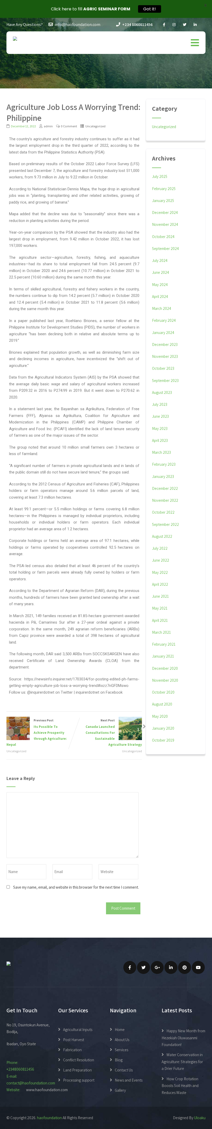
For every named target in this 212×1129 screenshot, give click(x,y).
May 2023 (160, 428)
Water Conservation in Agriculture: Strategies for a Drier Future (182, 1061)
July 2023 (159, 404)
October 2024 (163, 236)
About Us (122, 1039)
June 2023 (160, 416)
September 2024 (165, 248)
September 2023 (165, 380)
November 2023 (165, 356)
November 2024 (165, 224)
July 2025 (159, 176)
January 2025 (163, 200)
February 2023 (164, 464)
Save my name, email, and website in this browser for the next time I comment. (76, 887)
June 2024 (160, 272)
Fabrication (72, 1049)
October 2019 (163, 740)
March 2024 (161, 308)
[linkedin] (195, 25)
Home (120, 1029)
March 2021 (161, 632)
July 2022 (160, 548)
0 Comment (69, 126)
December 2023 (165, 344)
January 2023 (163, 476)
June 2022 (160, 560)
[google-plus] (157, 967)
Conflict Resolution (78, 1059)
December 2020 (165, 668)
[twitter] (184, 25)
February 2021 (164, 644)
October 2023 (163, 368)
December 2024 (165, 212)
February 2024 (164, 320)
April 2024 (160, 296)
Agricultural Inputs (77, 1029)
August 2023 (162, 392)
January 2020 (163, 728)
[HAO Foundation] (15, 39)
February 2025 (164, 188)
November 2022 (165, 500)
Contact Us (124, 1070)
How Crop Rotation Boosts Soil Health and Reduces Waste (180, 1085)
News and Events (128, 1080)
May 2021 (160, 608)
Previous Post (36, 732)
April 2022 (160, 584)
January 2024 (163, 332)
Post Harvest (73, 1039)
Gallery (120, 1090)
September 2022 (165, 524)
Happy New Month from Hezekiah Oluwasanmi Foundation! (183, 1037)
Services (121, 1049)
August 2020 (162, 704)
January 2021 (163, 656)
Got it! (149, 9)
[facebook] (164, 25)
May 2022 (160, 572)
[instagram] (174, 25)
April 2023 (160, 440)
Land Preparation (77, 1070)
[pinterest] (184, 967)
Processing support (78, 1080)
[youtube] (198, 967)
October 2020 (163, 692)
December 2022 (165, 488)
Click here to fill (90, 9)
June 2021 (160, 596)
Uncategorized (95, 126)
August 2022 (162, 536)
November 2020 (165, 680)
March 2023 (161, 452)
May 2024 (160, 284)
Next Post (114, 732)
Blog (119, 1059)
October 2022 (163, 512)
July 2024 (160, 260)
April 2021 (160, 620)
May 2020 (160, 716)
